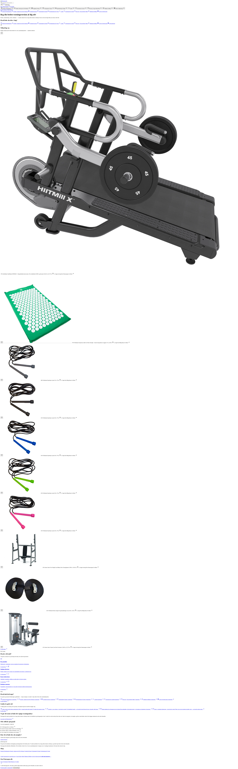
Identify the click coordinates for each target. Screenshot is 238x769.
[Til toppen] (1, 763)
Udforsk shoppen (3, 739)
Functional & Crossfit (7, 756)
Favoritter (12, 6)
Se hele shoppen (3, 9)
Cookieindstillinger (16, 767)
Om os (1, 761)
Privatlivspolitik (3, 767)
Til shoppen (5, 761)
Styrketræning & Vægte (45, 751)
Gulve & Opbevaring (36, 756)
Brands (7, 6)
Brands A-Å (13, 761)
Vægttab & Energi (28, 751)
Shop (1, 6)
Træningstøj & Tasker (36, 751)
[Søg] (1, 4)
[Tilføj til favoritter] (1, 33)
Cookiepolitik (9, 767)
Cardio (1, 756)
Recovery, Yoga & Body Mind (18, 756)
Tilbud (4, 6)
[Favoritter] (4, 4)
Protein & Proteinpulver (5, 751)
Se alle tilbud (3, 649)
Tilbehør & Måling (28, 756)
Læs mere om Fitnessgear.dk (6, 719)
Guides (17, 761)
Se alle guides (3, 711)
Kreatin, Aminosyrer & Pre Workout (17, 751)
